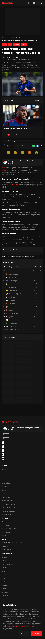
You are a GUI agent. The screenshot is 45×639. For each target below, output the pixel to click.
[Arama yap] (29, 3)
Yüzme (4, 582)
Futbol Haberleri (19, 38)
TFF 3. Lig (5, 480)
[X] (41, 146)
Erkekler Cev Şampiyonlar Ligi (12, 543)
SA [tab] (35, 267)
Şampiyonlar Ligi (7, 497)
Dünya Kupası (6, 515)
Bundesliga (6, 483)
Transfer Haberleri (8, 511)
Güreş (4, 561)
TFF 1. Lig (4, 473)
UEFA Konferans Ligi (8, 504)
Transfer (24, 44)
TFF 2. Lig (5, 476)
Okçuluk (5, 592)
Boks (3, 571)
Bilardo (4, 585)
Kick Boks (5, 575)
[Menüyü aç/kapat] (33, 3)
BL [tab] (40, 267)
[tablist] (22, 266)
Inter (10, 44)
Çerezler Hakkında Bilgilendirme (20, 626)
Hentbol (4, 557)
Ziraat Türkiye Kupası (9, 508)
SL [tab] (4, 267)
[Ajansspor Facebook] (3, 442)
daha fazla (38, 100)
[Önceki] (5, 135)
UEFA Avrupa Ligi (7, 501)
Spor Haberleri (6, 38)
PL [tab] (24, 267)
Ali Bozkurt (14, 57)
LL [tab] (29, 267)
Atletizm (5, 568)
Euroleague (6, 525)
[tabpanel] (22, 300)
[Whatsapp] (33, 146)
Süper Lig (5, 469)
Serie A (4, 44)
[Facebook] (37, 146)
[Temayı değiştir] (40, 3)
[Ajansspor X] (3, 446)
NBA (3, 522)
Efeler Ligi (5, 546)
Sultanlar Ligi (6, 550)
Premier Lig (5, 487)
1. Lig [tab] (10, 267)
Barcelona (16, 44)
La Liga (4, 490)
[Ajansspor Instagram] (3, 450)
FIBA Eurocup (6, 532)
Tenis (3, 578)
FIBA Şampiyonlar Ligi (9, 529)
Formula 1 (5, 589)
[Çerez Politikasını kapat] (41, 605)
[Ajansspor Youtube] (3, 458)
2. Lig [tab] (17, 267)
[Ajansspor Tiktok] (3, 454)
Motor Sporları (7, 564)
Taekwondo (6, 596)
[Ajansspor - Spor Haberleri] (8, 3)
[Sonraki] (40, 135)
